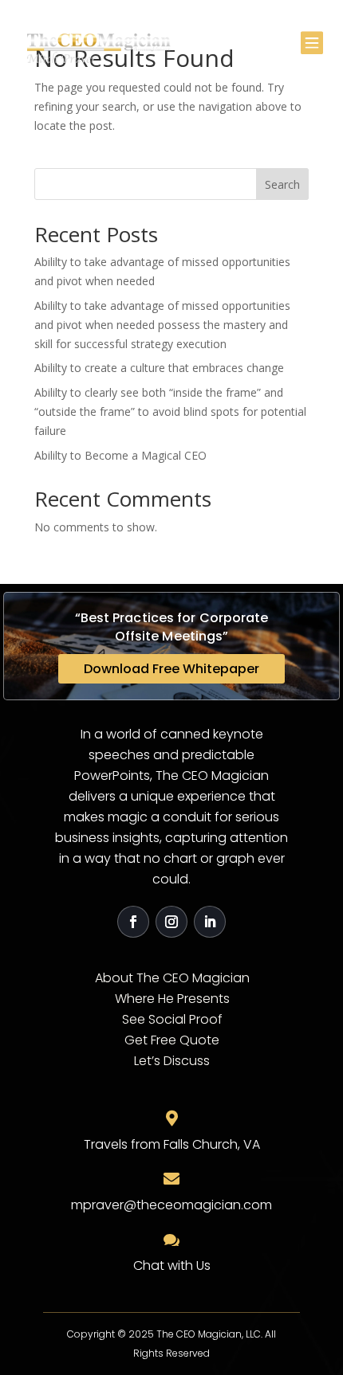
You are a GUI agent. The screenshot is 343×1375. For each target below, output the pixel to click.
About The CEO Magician (172, 978)
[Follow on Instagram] (171, 922)
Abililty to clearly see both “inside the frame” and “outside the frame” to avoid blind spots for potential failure (170, 411)
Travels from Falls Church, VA (172, 1144)
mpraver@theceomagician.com (171, 1205)
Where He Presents (172, 998)
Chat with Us (172, 1265)
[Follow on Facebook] (133, 922)
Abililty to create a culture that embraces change (159, 367)
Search (282, 184)
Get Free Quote (171, 1040)
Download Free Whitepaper (171, 669)
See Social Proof (172, 1019)
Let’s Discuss (172, 1061)
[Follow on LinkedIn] (210, 922)
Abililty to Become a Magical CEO (120, 455)
